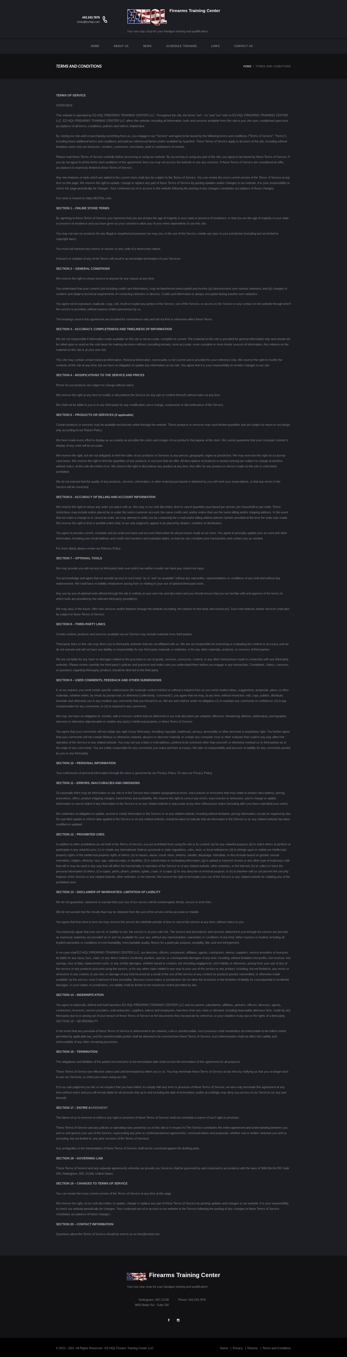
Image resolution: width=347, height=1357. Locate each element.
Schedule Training (181, 46)
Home (95, 46)
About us (121, 46)
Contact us (243, 46)
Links (215, 46)
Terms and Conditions (276, 1348)
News (147, 46)
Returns (252, 1348)
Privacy (238, 1348)
